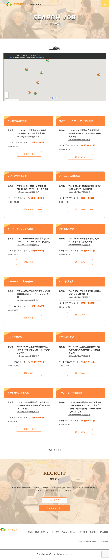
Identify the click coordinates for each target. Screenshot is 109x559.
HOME (30, 532)
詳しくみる (29, 154)
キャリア (55, 532)
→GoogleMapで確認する (28, 136)
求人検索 (104, 532)
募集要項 (94, 532)
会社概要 (83, 532)
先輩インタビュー (69, 532)
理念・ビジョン (42, 532)
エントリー (103, 541)
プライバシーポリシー (86, 541)
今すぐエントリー (54, 508)
